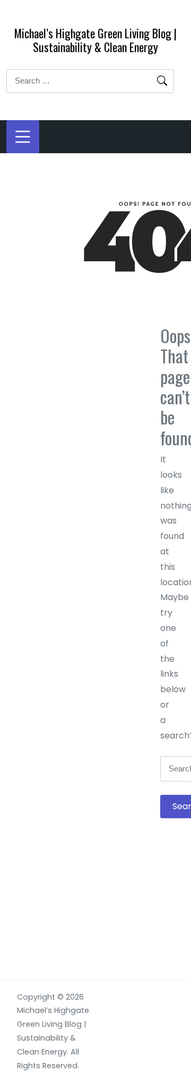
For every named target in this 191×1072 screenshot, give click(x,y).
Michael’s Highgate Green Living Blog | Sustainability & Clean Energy (95, 39)
